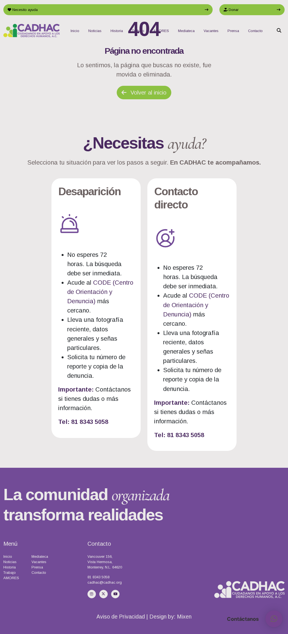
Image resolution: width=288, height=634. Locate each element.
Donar (233, 10)
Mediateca (186, 31)
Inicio (75, 31)
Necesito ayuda (24, 10)
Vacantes (211, 31)
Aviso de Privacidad (120, 617)
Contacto (255, 31)
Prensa (233, 31)
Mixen (184, 617)
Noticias (95, 31)
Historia (117, 31)
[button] (274, 618)
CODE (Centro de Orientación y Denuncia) (100, 292)
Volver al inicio (147, 92)
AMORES (161, 31)
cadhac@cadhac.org (104, 582)
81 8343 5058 (98, 577)
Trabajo (138, 31)
